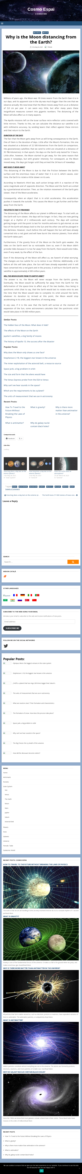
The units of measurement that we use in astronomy (28, 396)
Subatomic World (9, 850)
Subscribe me (12, 628)
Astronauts (7, 777)
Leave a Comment (12, 489)
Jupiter (7, 813)
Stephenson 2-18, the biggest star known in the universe (30, 358)
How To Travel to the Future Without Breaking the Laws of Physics (35, 864)
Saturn (7, 817)
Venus (7, 795)
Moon (46, 32)
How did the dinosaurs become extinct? (26, 753)
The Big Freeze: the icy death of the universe (28, 743)
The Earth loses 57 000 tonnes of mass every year (60, 495)
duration (34, 486)
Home (5, 773)
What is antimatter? (14, 423)
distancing (23, 486)
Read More (9, 913)
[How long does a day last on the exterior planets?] (40, 463)
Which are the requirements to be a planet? (24, 390)
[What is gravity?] (41, 960)
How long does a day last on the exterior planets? (40, 472)
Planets (5, 827)
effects (50, 486)
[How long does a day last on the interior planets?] (15, 463)
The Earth (8, 799)
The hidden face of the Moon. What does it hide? (26, 325)
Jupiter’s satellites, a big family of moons (22, 336)
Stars (5, 832)
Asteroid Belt (9, 822)
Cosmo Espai (41, 9)
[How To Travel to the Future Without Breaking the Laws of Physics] (41, 908)
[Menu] (2, 23)
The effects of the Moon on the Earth (21, 330)
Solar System (7, 786)
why (72, 486)
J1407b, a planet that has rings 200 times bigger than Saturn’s (34, 683)
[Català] (5, 577)
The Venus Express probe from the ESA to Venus (26, 379)
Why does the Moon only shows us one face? (24, 352)
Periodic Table (8, 846)
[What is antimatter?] (41, 1064)
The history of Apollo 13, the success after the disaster (29, 341)
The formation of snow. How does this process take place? (33, 713)
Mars (6, 808)
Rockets (6, 782)
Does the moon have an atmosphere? (62, 472)
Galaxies (6, 836)
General (37, 32)
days (15, 486)
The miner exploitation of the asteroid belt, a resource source (32, 363)
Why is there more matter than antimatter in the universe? (67, 410)
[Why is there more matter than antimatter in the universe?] (41, 1012)
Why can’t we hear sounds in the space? (22, 385)
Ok (41, 1171)
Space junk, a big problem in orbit (19, 369)
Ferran (50, 47)
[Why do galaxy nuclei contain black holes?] (41, 1116)
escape (58, 486)
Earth (42, 486)
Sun (6, 790)
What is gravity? (37, 407)
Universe (6, 841)
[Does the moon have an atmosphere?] (66, 463)
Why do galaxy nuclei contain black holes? (24, 1072)
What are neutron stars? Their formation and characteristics (33, 703)
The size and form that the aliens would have (24, 374)
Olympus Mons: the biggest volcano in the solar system (32, 663)
